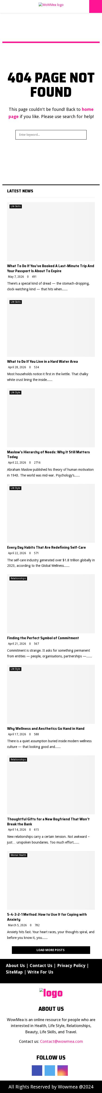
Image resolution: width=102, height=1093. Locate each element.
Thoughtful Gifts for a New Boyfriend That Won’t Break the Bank (48, 821)
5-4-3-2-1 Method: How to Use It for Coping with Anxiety (47, 916)
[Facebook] (37, 1070)
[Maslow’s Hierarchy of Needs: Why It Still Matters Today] (51, 417)
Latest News (20, 191)
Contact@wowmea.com (61, 1041)
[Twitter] (50, 1070)
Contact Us (41, 965)
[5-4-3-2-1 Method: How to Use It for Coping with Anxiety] (51, 880)
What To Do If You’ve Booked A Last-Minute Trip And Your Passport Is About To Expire (50, 268)
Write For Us (40, 971)
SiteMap (14, 971)
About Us (15, 965)
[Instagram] (62, 1070)
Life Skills (16, 206)
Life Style (15, 392)
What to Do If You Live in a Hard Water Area (42, 361)
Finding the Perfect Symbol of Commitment (43, 638)
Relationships (18, 578)
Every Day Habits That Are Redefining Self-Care (46, 547)
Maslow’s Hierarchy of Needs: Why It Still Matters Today (48, 454)
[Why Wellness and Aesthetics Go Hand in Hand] (51, 694)
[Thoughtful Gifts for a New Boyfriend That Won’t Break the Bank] (51, 784)
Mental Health (18, 855)
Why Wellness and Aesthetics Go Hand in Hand (45, 728)
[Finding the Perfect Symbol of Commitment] (51, 603)
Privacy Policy (71, 965)
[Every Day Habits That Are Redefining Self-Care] (51, 513)
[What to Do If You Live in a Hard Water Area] (51, 327)
